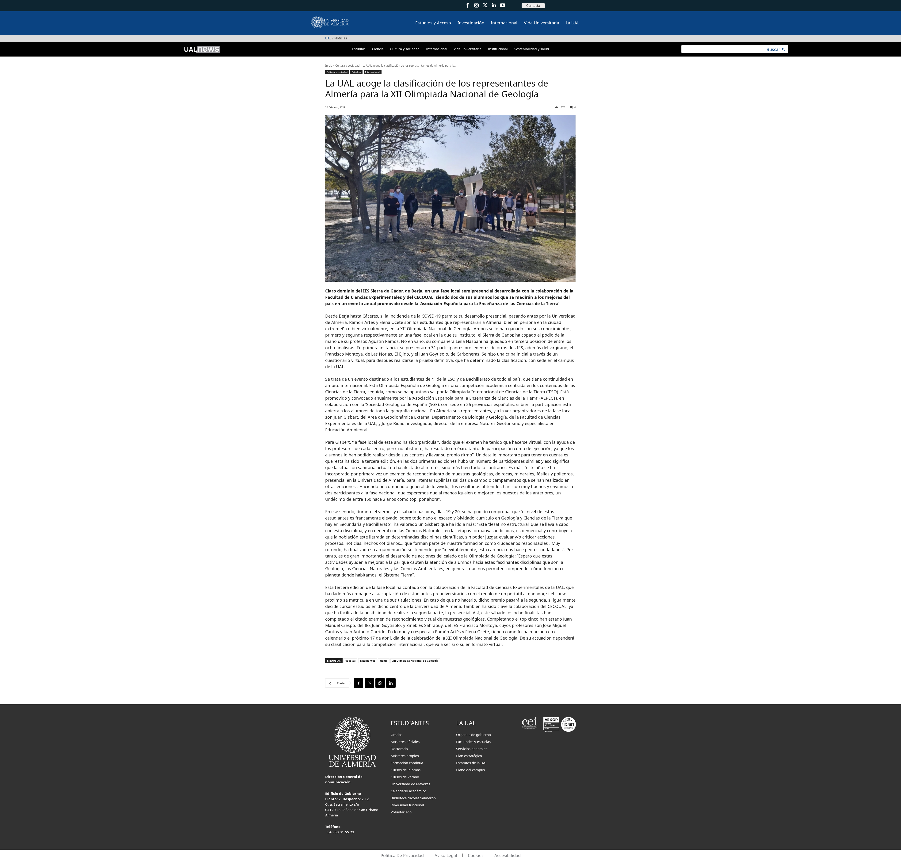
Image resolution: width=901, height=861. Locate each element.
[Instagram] (476, 5)
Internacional (372, 72)
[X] (369, 683)
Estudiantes (367, 660)
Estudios (356, 72)
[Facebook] (467, 5)
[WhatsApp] (380, 683)
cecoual (350, 660)
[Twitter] (485, 5)
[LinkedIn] (493, 5)
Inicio (328, 66)
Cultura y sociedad (347, 66)
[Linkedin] (391, 683)
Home (384, 660)
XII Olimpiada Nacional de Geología (415, 660)
